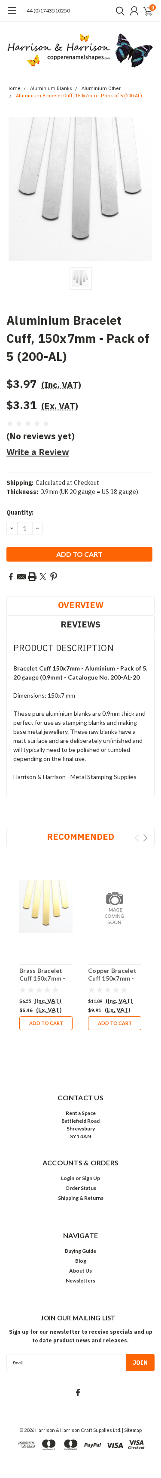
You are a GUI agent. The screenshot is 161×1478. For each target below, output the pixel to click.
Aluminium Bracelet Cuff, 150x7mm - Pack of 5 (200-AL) (79, 96)
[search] (118, 11)
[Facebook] (10, 576)
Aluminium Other (101, 88)
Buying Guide (80, 1251)
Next (145, 837)
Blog (80, 1261)
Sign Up (91, 1178)
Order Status (80, 1188)
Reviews (80, 624)
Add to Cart (46, 1023)
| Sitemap (132, 1430)
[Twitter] (43, 576)
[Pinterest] (53, 576)
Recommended (80, 836)
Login (67, 1178)
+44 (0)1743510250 (47, 10)
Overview (80, 605)
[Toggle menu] (12, 15)
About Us (80, 1270)
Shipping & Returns (80, 1198)
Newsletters (80, 1280)
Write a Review (37, 452)
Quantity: (19, 512)
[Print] (32, 576)
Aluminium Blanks (51, 88)
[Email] (21, 576)
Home (13, 88)
